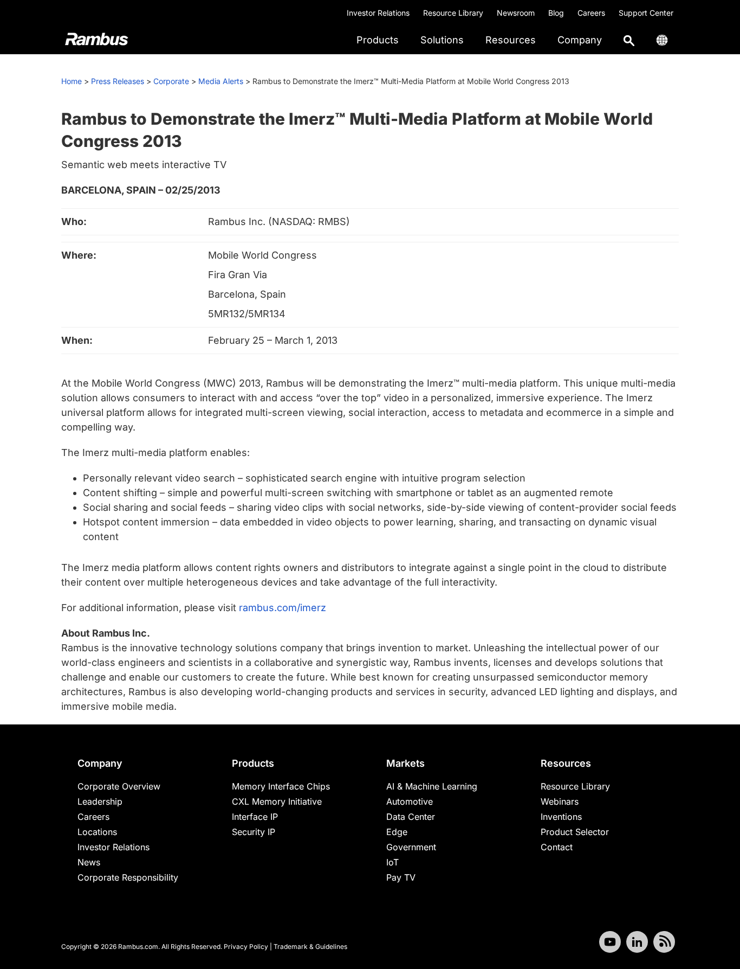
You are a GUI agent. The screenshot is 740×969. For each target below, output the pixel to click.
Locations (97, 831)
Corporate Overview (118, 786)
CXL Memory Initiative (277, 801)
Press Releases (117, 81)
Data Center (410, 816)
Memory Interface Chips (281, 786)
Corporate (171, 81)
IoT (392, 862)
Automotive (409, 801)
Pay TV (401, 877)
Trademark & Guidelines (310, 946)
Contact (557, 847)
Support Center (646, 12)
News (88, 862)
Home (71, 81)
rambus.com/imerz (282, 607)
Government (411, 847)
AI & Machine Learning (431, 786)
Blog (556, 12)
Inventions (561, 816)
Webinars (560, 801)
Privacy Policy (246, 946)
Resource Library (453, 12)
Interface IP (255, 816)
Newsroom (516, 12)
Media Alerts (220, 81)
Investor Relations (378, 12)
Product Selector (575, 831)
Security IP (253, 831)
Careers (591, 12)
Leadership (99, 801)
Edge (396, 831)
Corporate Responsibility (127, 877)
